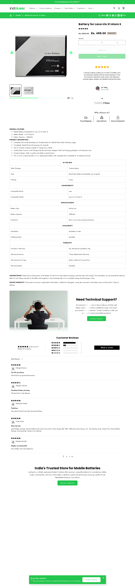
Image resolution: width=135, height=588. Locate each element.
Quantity (81, 38)
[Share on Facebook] (107, 15)
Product (18, 15)
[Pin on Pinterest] (113, 15)
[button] (33, 8)
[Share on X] (110, 15)
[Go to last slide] (12, 52)
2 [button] (66, 456)
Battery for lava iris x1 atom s (35, 15)
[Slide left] (11, 2)
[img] (16, 365)
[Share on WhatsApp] (116, 15)
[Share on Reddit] (121, 15)
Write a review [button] (107, 347)
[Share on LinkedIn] (118, 15)
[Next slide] (71, 52)
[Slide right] (123, 2)
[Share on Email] (124, 15)
